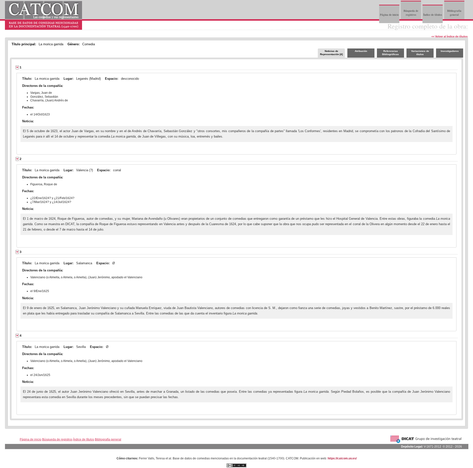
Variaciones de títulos (420, 53)
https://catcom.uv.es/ (342, 458)
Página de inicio (389, 15)
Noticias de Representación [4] (331, 53)
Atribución (361, 51)
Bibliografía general (454, 13)
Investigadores (450, 51)
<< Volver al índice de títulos (449, 36)
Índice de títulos (432, 15)
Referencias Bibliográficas (390, 53)
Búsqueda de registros (411, 13)
